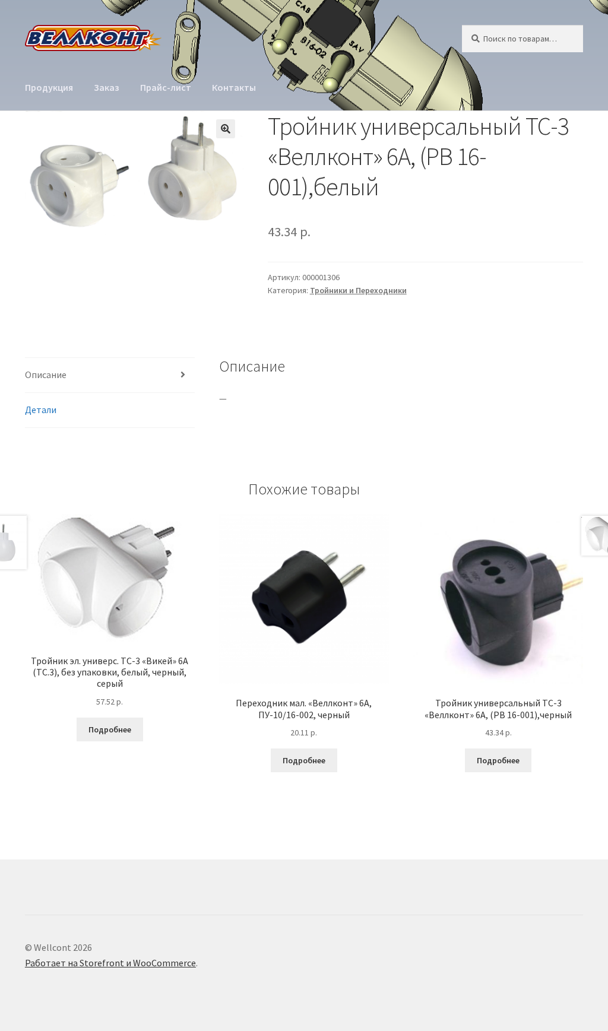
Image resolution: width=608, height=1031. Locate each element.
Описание (45, 374)
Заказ (106, 87)
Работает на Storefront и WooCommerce (110, 963)
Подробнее (109, 729)
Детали (40, 409)
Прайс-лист (165, 87)
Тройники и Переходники (358, 290)
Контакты (234, 87)
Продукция (49, 87)
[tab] (110, 375)
